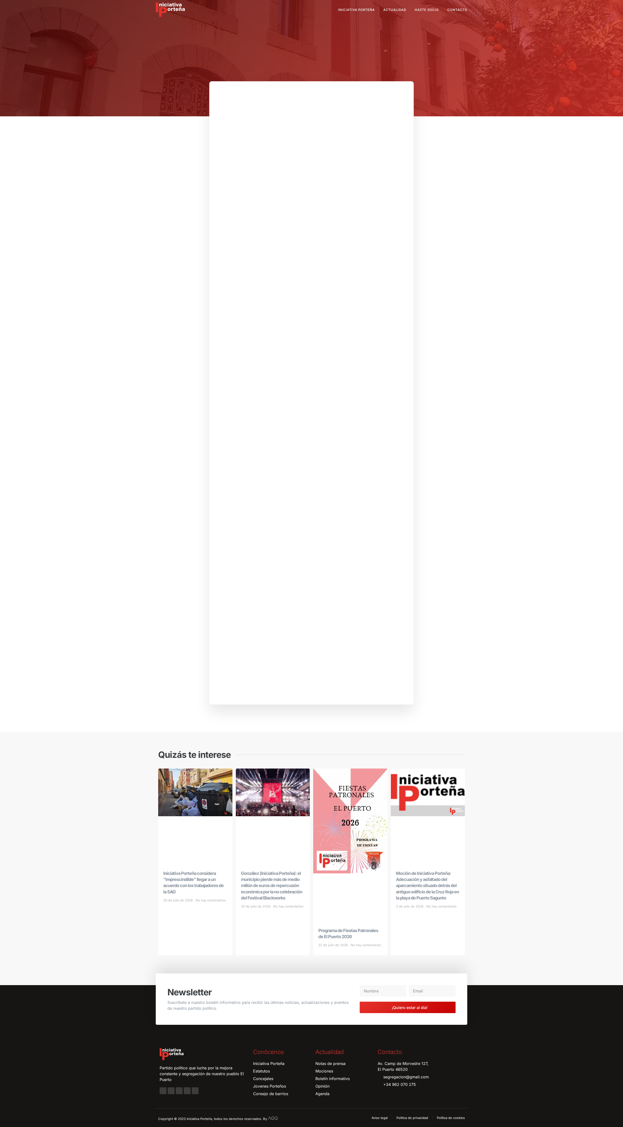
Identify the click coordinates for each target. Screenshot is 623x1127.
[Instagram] (171, 1090)
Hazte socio (427, 10)
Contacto (457, 10)
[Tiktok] (195, 1090)
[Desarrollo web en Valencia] (273, 1117)
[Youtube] (187, 1090)
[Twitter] (179, 1090)
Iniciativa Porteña (356, 10)
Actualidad (394, 10)
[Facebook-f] (163, 1090)
